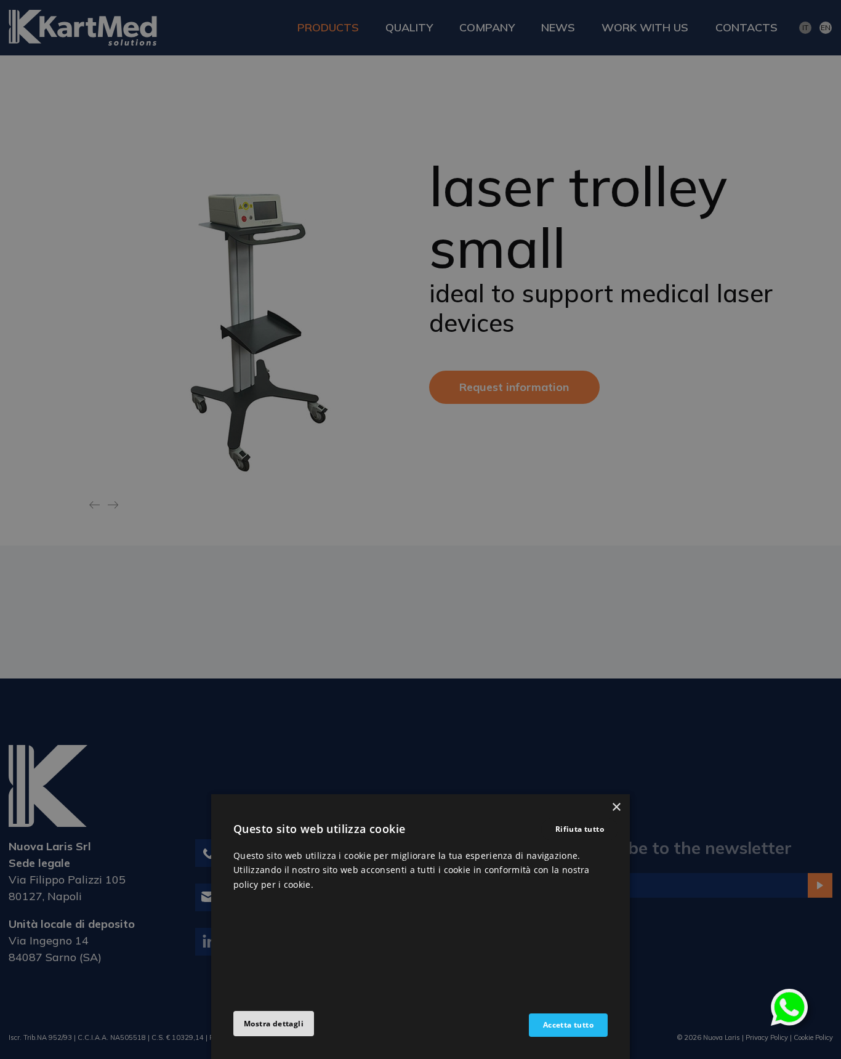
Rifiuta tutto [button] (579, 829)
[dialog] (420, 926)
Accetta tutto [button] (568, 1025)
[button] (273, 1024)
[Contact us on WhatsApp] (789, 1006)
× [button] (616, 807)
